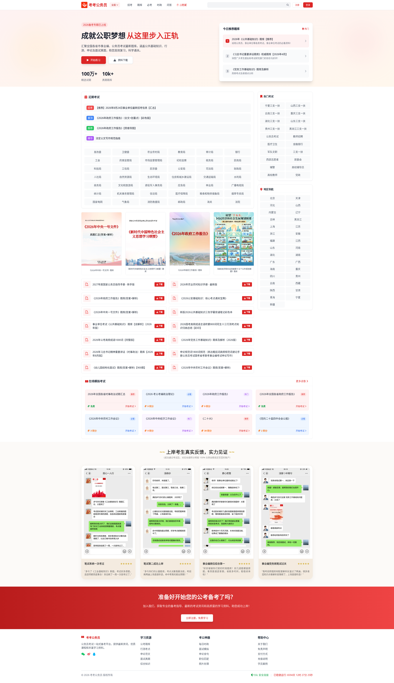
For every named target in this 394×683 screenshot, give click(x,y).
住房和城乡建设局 (181, 177)
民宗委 (153, 168)
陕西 (272, 290)
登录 (308, 4)
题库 (139, 5)
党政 (298, 175)
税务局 (209, 160)
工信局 (125, 168)
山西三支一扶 (298, 105)
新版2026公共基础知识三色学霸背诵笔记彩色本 (206, 312)
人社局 (97, 177)
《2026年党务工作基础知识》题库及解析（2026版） (209, 340)
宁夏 (298, 297)
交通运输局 (209, 177)
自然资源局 (125, 177)
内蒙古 (272, 212)
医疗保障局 (181, 193)
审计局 (209, 152)
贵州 (298, 276)
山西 (298, 205)
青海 (272, 297)
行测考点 (145, 649)
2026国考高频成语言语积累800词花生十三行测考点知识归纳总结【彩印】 (209, 326)
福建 (272, 240)
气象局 (125, 202)
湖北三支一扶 (272, 121)
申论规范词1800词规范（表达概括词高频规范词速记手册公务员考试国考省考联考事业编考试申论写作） (210, 353)
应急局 (181, 185)
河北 (272, 205)
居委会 (298, 159)
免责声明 (263, 649)
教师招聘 (298, 136)
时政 (159, 5)
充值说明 (263, 659)
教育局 (181, 152)
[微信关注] (83, 654)
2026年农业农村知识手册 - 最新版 (198, 284)
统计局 (97, 193)
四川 (272, 276)
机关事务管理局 (125, 193)
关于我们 (263, 644)
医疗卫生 (272, 144)
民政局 (237, 160)
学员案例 (263, 663)
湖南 (298, 255)
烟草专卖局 (237, 193)
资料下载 (123, 60)
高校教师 (272, 175)
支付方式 (263, 654)
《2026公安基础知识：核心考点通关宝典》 (203, 298)
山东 (272, 247)
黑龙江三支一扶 (298, 128)
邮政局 (181, 202)
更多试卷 (301, 381)
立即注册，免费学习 (197, 618)
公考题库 (145, 644)
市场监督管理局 (153, 160)
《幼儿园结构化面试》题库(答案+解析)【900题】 (119, 367)
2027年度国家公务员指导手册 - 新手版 (113, 284)
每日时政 (204, 644)
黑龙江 (298, 219)
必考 (149, 5)
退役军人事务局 (153, 185)
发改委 (97, 152)
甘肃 (298, 290)
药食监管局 (125, 160)
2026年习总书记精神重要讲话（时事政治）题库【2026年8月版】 (122, 353)
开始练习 (95, 60)
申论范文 (145, 654)
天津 (298, 198)
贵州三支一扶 (272, 128)
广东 (272, 262)
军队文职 (272, 152)
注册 (297, 4)
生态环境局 (153, 177)
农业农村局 (153, 152)
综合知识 (145, 663)
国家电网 (98, 202)
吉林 (272, 219)
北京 (272, 198)
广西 (298, 262)
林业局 (209, 185)
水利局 (237, 177)
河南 (298, 247)
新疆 (272, 304)
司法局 (209, 168)
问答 (169, 5)
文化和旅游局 (125, 185)
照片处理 (204, 663)
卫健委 (125, 152)
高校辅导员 (298, 167)
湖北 (272, 255)
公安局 (181, 168)
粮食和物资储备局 (209, 193)
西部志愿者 (272, 159)
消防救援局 (153, 202)
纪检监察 (182, 160)
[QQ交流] (94, 654)
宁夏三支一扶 (272, 105)
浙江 (272, 233)
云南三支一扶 (272, 113)
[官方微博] (88, 654)
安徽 (298, 233)
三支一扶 (298, 152)
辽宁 (298, 212)
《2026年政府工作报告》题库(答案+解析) (115, 298)
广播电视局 (237, 185)
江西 (298, 240)
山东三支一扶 (298, 121)
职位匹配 (204, 659)
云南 (272, 283)
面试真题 (145, 659)
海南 (272, 269)
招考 (129, 5)
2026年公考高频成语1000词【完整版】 (114, 340)
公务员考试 (272, 136)
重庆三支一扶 (298, 113)
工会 (97, 160)
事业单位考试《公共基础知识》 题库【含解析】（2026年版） (122, 326)
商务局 (97, 185)
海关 (209, 202)
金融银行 (298, 144)
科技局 (97, 168)
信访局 (153, 193)
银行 (237, 152)
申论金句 (204, 654)
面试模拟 (204, 649)
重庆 (298, 269)
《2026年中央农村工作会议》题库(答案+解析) (205, 367)
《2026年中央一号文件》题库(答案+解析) (115, 312)
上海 (272, 226)
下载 (161, 284)
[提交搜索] (288, 5)
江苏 (298, 226)
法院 (237, 202)
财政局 (237, 168)
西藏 (298, 283)
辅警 (272, 167)
